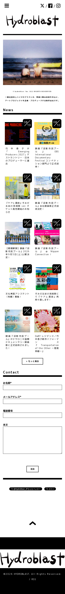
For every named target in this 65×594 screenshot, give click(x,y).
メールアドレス (12, 397)
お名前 (7, 383)
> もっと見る (32, 361)
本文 (5, 424)
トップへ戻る (32, 523)
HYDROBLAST (21, 574)
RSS (34, 579)
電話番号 (8, 410)
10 (52, 82)
